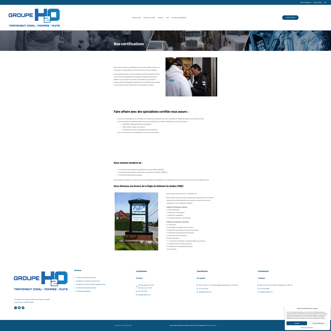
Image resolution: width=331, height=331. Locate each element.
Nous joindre (318, 2)
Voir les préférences (318, 323)
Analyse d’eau (136, 17)
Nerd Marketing (211, 325)
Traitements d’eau (149, 17)
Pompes (160, 17)
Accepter (296, 323)
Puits (167, 17)
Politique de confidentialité (306, 327)
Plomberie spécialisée (179, 17)
